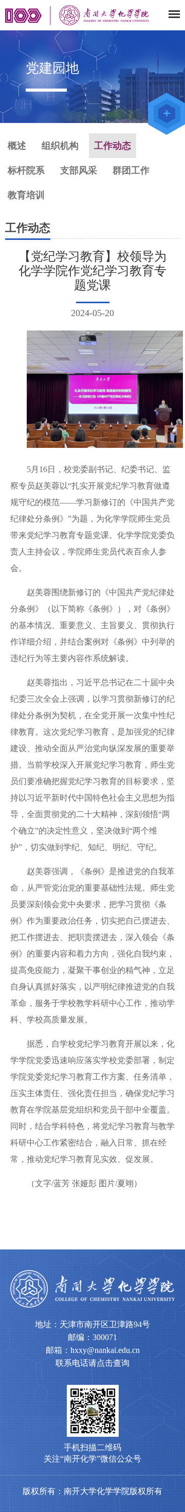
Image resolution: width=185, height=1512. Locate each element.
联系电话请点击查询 (92, 1363)
